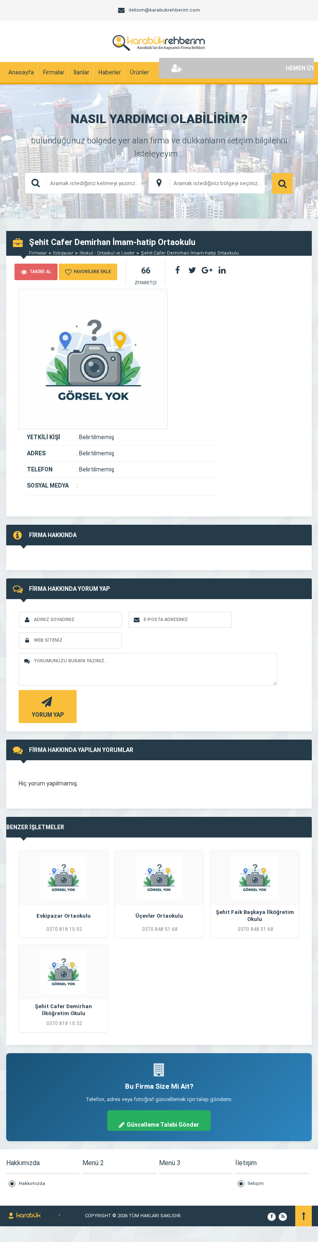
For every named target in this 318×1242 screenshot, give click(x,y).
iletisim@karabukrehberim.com (164, 10)
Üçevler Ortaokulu (159, 916)
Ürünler (139, 72)
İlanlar (81, 72)
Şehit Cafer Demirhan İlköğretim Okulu (63, 1009)
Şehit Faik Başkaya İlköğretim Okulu (255, 915)
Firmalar (54, 72)
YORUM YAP (48, 714)
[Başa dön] (303, 1216)
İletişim (256, 1183)
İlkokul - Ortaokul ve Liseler (107, 253)
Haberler (110, 72)
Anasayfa (21, 72)
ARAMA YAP (282, 183)
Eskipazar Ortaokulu (63, 916)
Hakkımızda (32, 1183)
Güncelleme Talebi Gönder (163, 1124)
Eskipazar (63, 253)
